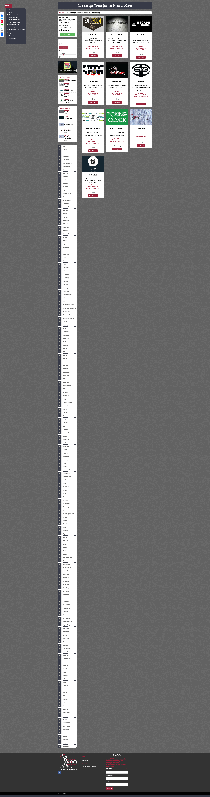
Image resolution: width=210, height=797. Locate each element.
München (65, 527)
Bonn (64, 190)
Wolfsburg (66, 739)
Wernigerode (66, 723)
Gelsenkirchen (67, 315)
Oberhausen (66, 564)
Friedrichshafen (67, 294)
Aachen (65, 146)
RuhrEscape (67, 112)
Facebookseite (12, 38)
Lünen (64, 483)
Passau (65, 598)
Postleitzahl (110, 775)
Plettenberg (66, 605)
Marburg (65, 500)
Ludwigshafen (67, 477)
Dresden (65, 237)
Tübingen (65, 699)
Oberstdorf (66, 571)
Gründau (65, 345)
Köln (64, 426)
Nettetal (65, 537)
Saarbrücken (66, 648)
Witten (65, 736)
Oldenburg (66, 588)
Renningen (66, 628)
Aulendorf (66, 160)
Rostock (65, 645)
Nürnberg (65, 561)
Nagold (65, 534)
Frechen (65, 284)
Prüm (64, 615)
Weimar (65, 719)
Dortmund (66, 234)
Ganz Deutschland (68, 305)
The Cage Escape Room (68, 95)
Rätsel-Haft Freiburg (70, 80)
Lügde (64, 480)
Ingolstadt (66, 396)
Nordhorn (65, 554)
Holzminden (66, 382)
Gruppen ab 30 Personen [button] (67, 34)
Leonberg (65, 453)
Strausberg (66, 689)
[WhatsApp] (2, 24)
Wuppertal (66, 743)
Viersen (65, 706)
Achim (65, 150)
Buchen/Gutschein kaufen (15, 15)
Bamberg (65, 170)
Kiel (64, 416)
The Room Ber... (93, 195)
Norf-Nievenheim (68, 557)
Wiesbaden (66, 729)
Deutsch (11, 42)
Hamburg (65, 355)
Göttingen (66, 332)
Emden (65, 251)
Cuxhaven (66, 217)
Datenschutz (85, 760)
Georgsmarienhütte (68, 318)
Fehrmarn (66, 268)
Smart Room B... (93, 102)
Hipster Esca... (93, 150)
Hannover (66, 365)
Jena (64, 399)
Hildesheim (66, 375)
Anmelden (11, 35)
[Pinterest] (2, 21)
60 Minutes (67, 130)
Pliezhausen (66, 608)
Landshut (65, 443)
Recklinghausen (67, 621)
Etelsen (65, 264)
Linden (65, 463)
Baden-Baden (67, 166)
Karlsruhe (66, 406)
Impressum (85, 759)
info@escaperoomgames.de (89, 766)
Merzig (65, 510)
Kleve (64, 419)
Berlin (64, 180)
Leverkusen (66, 456)
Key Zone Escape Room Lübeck (68, 101)
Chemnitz (65, 210)
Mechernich (66, 503)
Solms (65, 679)
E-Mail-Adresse (110, 769)
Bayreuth (65, 177)
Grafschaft (66, 335)
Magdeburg (66, 487)
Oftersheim (66, 584)
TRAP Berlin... (141, 104)
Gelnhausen (66, 311)
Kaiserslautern (67, 402)
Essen (65, 261)
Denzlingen (66, 227)
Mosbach (65, 520)
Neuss (65, 544)
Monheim (65, 517)
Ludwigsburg (66, 473)
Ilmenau (65, 392)
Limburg (65, 460)
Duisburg (65, 241)
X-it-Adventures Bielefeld (68, 85)
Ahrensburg (66, 153)
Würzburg (66, 746)
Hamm (65, 359)
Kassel (65, 409)
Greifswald (66, 338)
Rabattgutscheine (13, 17)
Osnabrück (66, 591)
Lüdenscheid (66, 470)
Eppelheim (66, 254)
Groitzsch (66, 342)
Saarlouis (65, 652)
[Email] (2, 31)
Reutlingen (66, 632)
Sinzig (64, 672)
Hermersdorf (66, 372)
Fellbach (65, 271)
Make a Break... (117, 55)
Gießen (65, 321)
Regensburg (66, 625)
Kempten (65, 412)
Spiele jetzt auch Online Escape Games (68, 70)
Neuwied (65, 547)
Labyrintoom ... (117, 102)
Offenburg (66, 581)
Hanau (65, 362)
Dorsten (65, 230)
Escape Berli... (141, 57)
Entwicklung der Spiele (15, 27)
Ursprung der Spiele (14, 24)
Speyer (65, 682)
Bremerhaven (67, 200)
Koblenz (65, 423)
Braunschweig (67, 193)
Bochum (65, 187)
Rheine (65, 635)
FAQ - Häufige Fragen (14, 22)
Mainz (64, 493)
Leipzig (65, 450)
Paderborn (66, 594)
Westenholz (66, 726)
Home (10, 10)
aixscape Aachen (69, 124)
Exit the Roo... (93, 55)
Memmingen (66, 507)
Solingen (65, 675)
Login (10, 33)
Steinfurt (65, 686)
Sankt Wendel (67, 655)
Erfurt (64, 257)
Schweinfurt (66, 659)
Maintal (65, 490)
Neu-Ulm (65, 541)
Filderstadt (66, 274)
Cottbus (65, 214)
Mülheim (65, 524)
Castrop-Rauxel (67, 207)
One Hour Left (68, 118)
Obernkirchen (67, 568)
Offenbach (66, 578)
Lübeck (65, 466)
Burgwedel (66, 203)
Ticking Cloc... (117, 149)
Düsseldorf (66, 247)
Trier (64, 696)
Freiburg (65, 288)
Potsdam (65, 611)
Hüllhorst (65, 389)
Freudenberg (66, 291)
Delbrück (65, 224)
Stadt (108, 782)
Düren (64, 244)
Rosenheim (66, 642)
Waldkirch (66, 709)
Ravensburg (66, 618)
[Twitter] (2, 17)
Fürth (64, 301)
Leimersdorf (66, 446)
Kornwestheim (67, 433)
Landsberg (66, 439)
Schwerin (65, 662)
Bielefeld (65, 183)
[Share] (2, 34)
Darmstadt (66, 220)
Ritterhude (66, 638)
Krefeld (65, 436)
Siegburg (65, 665)
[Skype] (2, 28)
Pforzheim (66, 601)
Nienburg (65, 551)
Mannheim (66, 497)
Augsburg (66, 156)
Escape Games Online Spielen (17, 29)
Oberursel (66, 574)
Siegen (65, 669)
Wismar (65, 733)
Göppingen (66, 325)
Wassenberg (66, 712)
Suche (10, 12)
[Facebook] (2, 14)
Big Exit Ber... (141, 145)
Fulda (64, 298)
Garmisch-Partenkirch (69, 308)
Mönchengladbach (68, 514)
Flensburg (66, 278)
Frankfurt (65, 281)
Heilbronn (65, 369)
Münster (65, 530)
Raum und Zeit (68, 90)
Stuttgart (65, 692)
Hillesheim (66, 379)
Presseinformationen (14, 19)
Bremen (65, 197)
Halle (64, 352)
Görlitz (65, 328)
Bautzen (65, 173)
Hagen (65, 348)
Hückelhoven (67, 385)
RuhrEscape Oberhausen (67, 137)
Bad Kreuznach (67, 163)
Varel (64, 702)
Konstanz (65, 429)
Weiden (65, 716)
